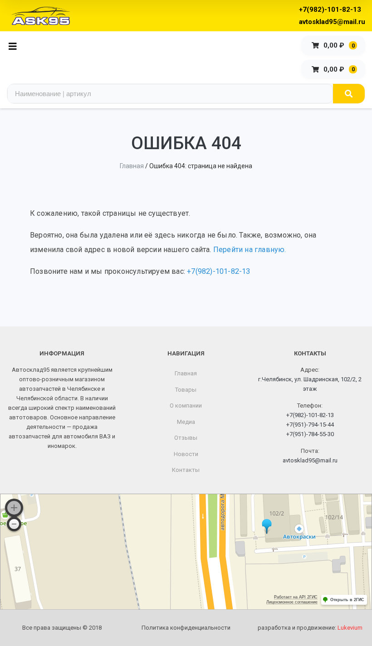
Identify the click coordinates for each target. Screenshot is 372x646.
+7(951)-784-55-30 (310, 434)
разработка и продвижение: (310, 627)
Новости (186, 454)
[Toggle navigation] (15, 45)
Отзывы (185, 437)
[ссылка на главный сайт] (41, 16)
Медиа (186, 421)
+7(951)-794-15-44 (310, 424)
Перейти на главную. (249, 249)
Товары (185, 389)
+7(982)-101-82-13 (330, 9)
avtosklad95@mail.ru (332, 22)
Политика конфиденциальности (186, 627)
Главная (132, 166)
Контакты (186, 469)
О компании (186, 405)
